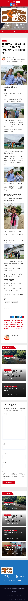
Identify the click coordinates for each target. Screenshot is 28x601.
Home (4, 595)
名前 (4, 444)
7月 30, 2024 (8, 508)
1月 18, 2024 (8, 523)
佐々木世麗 (17, 59)
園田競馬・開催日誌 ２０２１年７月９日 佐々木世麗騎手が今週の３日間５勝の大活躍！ (10, 324)
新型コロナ (14, 545)
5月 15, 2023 (8, 553)
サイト (4, 462)
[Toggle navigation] (14, 32)
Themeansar (13, 591)
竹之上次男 (11, 57)
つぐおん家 (6, 386)
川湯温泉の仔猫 (9, 358)
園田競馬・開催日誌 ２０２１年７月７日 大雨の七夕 (20, 324)
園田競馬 (23, 59)
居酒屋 (13, 386)
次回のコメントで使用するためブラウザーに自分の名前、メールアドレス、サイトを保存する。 (14, 476)
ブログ (3, 40)
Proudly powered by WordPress (9, 588)
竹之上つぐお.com (14, 24)
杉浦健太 (9, 61)
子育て (8, 502)
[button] (25, 31)
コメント (5, 414)
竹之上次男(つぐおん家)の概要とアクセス (17, 599)
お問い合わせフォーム (10, 595)
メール (5, 453)
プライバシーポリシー (21, 595)
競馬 (6, 40)
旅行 (11, 502)
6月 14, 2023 (8, 538)
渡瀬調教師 (14, 61)
